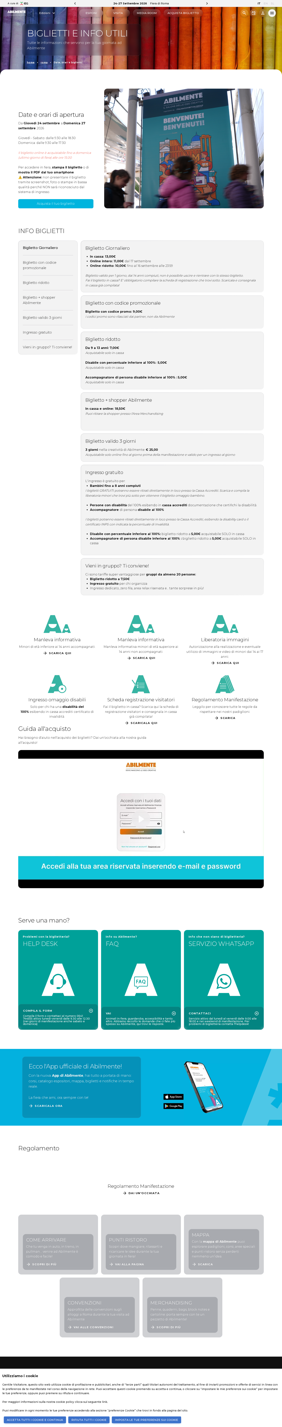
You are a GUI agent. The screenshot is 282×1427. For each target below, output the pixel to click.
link (104, 1402)
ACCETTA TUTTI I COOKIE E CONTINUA (35, 1420)
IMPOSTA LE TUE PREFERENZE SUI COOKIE (146, 1420)
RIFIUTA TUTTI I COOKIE (88, 1420)
